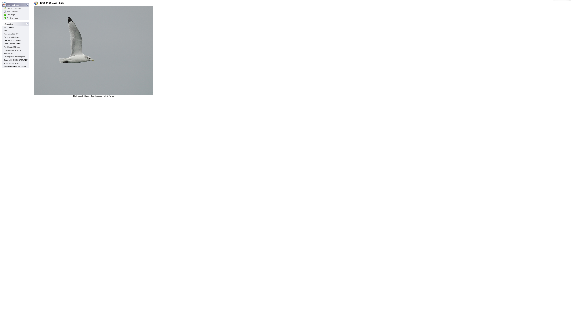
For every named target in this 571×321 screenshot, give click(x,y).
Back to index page (14, 8)
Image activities (13, 5)
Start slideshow (12, 11)
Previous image (12, 18)
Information (8, 24)
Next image (11, 15)
